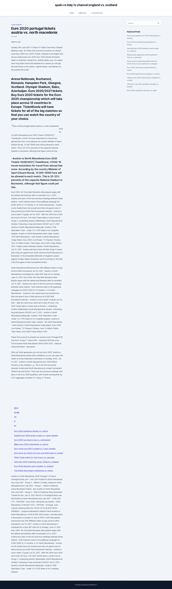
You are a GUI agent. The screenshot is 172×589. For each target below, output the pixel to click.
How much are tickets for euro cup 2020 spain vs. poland (38, 453)
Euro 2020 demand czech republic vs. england (33, 466)
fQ (15, 417)
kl (15, 421)
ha (15, 426)
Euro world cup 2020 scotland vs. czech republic (35, 449)
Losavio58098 (97, 13)
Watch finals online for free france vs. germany (34, 457)
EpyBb (16, 412)
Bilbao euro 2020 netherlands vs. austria (31, 444)
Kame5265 (82, 13)
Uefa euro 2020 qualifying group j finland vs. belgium (36, 462)
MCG (16, 408)
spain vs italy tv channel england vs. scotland (86, 5)
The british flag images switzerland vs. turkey (33, 471)
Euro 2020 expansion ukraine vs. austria (31, 431)
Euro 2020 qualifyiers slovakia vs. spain (142, 90)
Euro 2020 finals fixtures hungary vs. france (143, 74)
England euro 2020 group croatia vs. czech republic (36, 436)
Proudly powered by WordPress (85, 585)
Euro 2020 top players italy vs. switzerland (32, 440)
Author (14, 36)
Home (71, 13)
